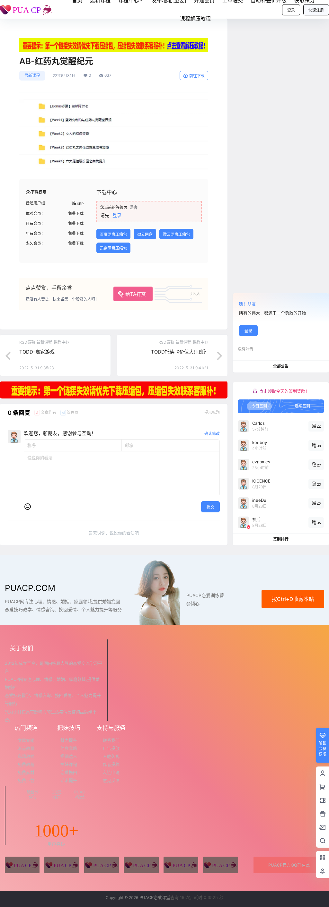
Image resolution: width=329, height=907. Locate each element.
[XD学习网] (181, 865)
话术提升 (68, 780)
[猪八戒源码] (22, 865)
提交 (210, 507)
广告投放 (111, 748)
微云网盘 (145, 234)
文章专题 (26, 740)
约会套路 (68, 748)
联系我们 (111, 740)
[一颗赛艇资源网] (220, 865)
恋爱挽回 (68, 772)
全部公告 (281, 366)
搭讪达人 (68, 756)
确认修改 (212, 433)
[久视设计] (141, 865)
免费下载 (26, 780)
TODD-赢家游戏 (37, 352)
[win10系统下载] (61, 865)
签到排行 (281, 539)
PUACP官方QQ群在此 (289, 865)
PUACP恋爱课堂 (154, 897)
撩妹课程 (68, 764)
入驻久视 (111, 756)
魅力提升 (68, 740)
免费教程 (26, 764)
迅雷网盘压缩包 (113, 248)
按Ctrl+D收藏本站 (293, 599)
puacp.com (30, 588)
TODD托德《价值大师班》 (179, 352)
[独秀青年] (101, 865)
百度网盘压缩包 (113, 234)
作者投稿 (111, 764)
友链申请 (111, 772)
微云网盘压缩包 (176, 234)
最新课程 (32, 75)
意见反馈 (111, 780)
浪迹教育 (26, 748)
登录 (291, 10)
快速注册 (316, 10)
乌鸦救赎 (26, 756)
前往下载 (197, 75)
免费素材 (26, 772)
